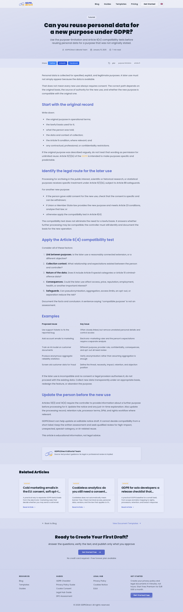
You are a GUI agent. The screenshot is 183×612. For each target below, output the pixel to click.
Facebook (74, 63)
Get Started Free (141, 595)
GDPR (85, 156)
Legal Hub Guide (63, 592)
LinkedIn (62, 63)
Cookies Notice (100, 584)
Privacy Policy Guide (65, 584)
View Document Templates (125, 523)
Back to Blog (51, 523)
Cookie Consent (63, 588)
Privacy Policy (99, 581)
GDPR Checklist (63, 581)
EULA (95, 588)
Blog (97, 4)
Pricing (134, 4)
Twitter (52, 63)
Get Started (149, 4)
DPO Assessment (64, 596)
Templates (121, 4)
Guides (107, 4)
